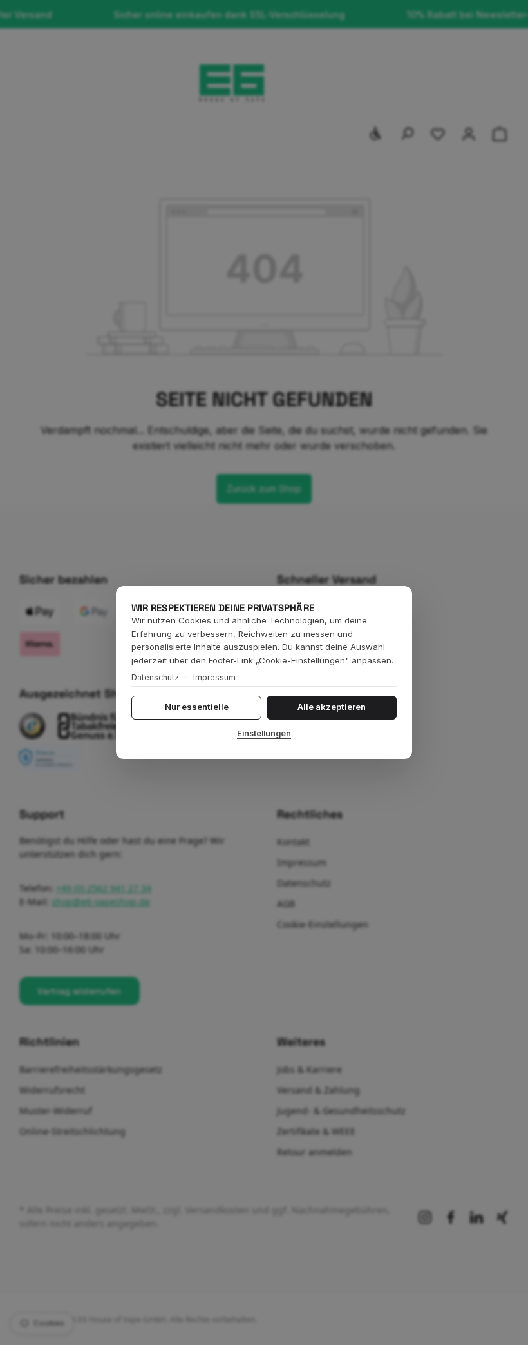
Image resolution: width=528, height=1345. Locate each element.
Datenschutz (155, 677)
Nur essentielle (197, 707)
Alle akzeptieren (331, 707)
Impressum (214, 677)
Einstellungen (264, 733)
